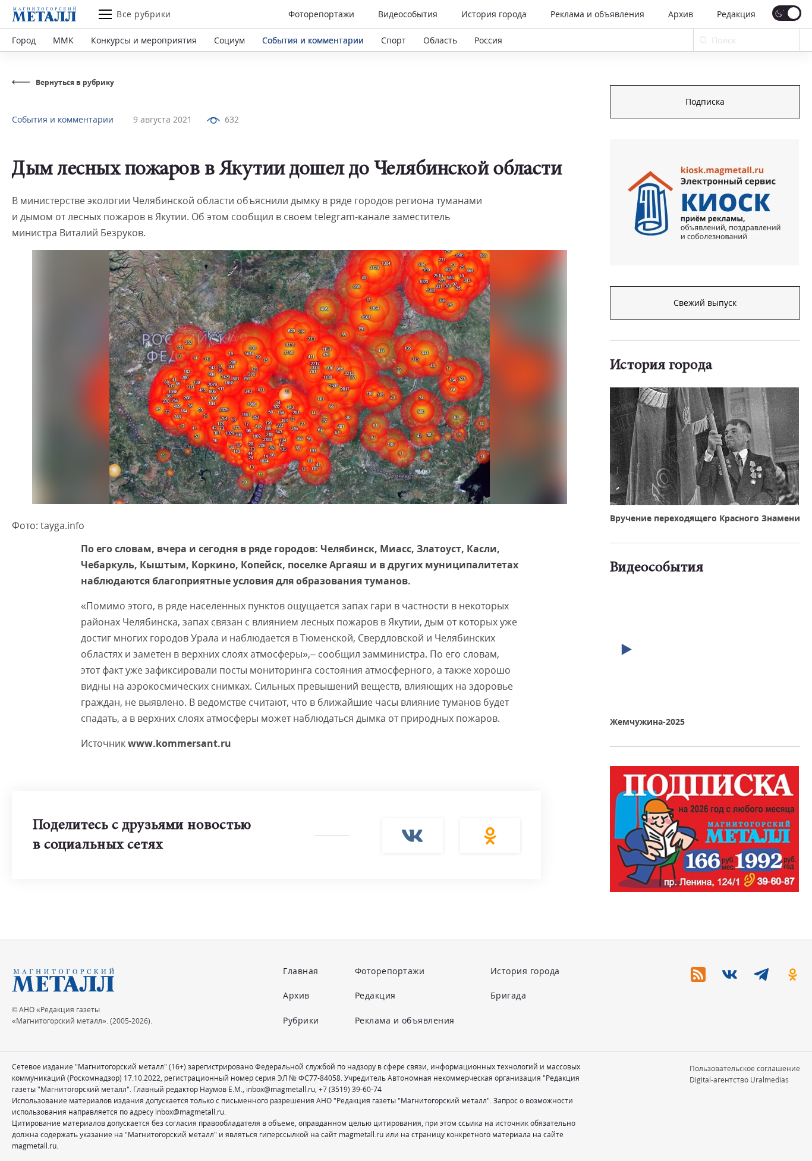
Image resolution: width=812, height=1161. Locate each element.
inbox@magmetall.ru (280, 1089)
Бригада (508, 995)
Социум (229, 40)
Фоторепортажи (321, 14)
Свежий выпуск (705, 302)
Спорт (393, 40)
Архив (680, 14)
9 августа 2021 (162, 119)
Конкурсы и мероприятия (144, 40)
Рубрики (301, 1020)
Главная (301, 971)
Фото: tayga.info (48, 525)
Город (24, 40)
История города (494, 14)
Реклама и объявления (597, 14)
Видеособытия (408, 14)
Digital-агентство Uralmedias (739, 1080)
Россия (488, 40)
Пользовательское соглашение (745, 1068)
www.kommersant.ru (179, 743)
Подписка (705, 101)
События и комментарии (313, 40)
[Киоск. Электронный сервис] (704, 202)
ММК (63, 40)
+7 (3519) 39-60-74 (350, 1089)
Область (440, 40)
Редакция (736, 14)
